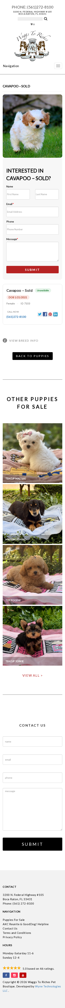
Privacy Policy (12, 937)
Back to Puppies (32, 356)
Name (9, 186)
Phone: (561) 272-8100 (18, 903)
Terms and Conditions (17, 932)
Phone (10, 221)
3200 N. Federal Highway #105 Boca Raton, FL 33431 (32, 12)
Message (12, 239)
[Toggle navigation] (58, 66)
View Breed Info (23, 340)
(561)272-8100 (40, 7)
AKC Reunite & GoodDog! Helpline (26, 924)
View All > (32, 675)
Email (10, 203)
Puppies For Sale (14, 919)
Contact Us (10, 928)
